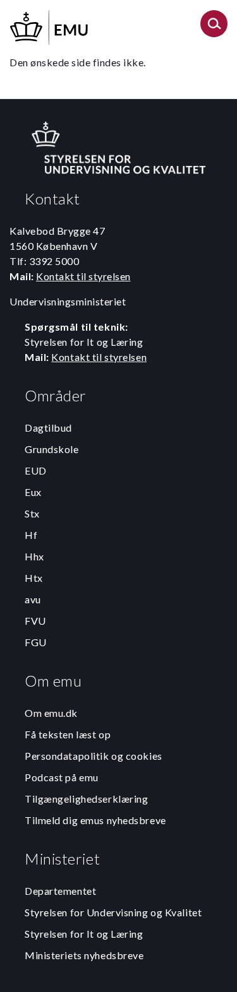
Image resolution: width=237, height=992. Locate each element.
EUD (36, 470)
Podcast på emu (62, 777)
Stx (32, 513)
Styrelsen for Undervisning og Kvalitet (113, 912)
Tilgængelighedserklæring (86, 799)
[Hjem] (49, 26)
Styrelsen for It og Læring (84, 934)
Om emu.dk (51, 713)
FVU (35, 621)
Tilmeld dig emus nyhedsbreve (95, 820)
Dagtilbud (48, 428)
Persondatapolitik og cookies (93, 756)
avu (33, 599)
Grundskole (52, 449)
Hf (31, 535)
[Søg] (214, 27)
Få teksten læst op (68, 734)
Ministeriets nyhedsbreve (84, 955)
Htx (34, 578)
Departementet (60, 891)
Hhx (34, 556)
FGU (36, 642)
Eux (33, 492)
